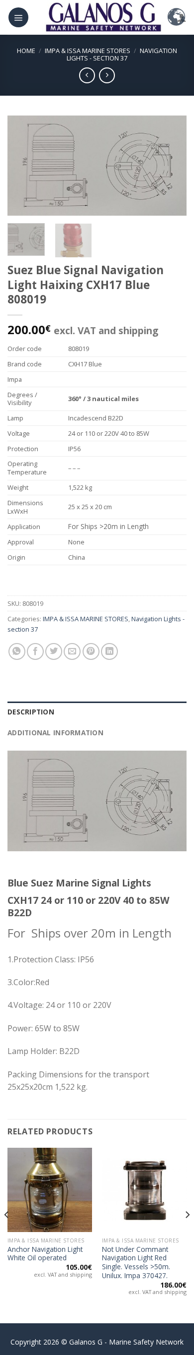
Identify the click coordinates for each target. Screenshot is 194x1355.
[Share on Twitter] (53, 651)
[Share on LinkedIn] (109, 651)
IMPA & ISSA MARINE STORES (87, 50)
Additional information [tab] (55, 732)
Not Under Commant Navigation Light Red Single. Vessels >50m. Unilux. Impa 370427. (136, 1262)
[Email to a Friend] (72, 651)
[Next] (171, 166)
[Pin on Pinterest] (91, 651)
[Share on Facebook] (35, 651)
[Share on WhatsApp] (16, 651)
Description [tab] (30, 711)
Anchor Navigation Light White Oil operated (45, 1253)
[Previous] (23, 166)
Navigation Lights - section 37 (122, 54)
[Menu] (18, 17)
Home (26, 50)
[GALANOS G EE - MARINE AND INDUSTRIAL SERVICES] (103, 17)
